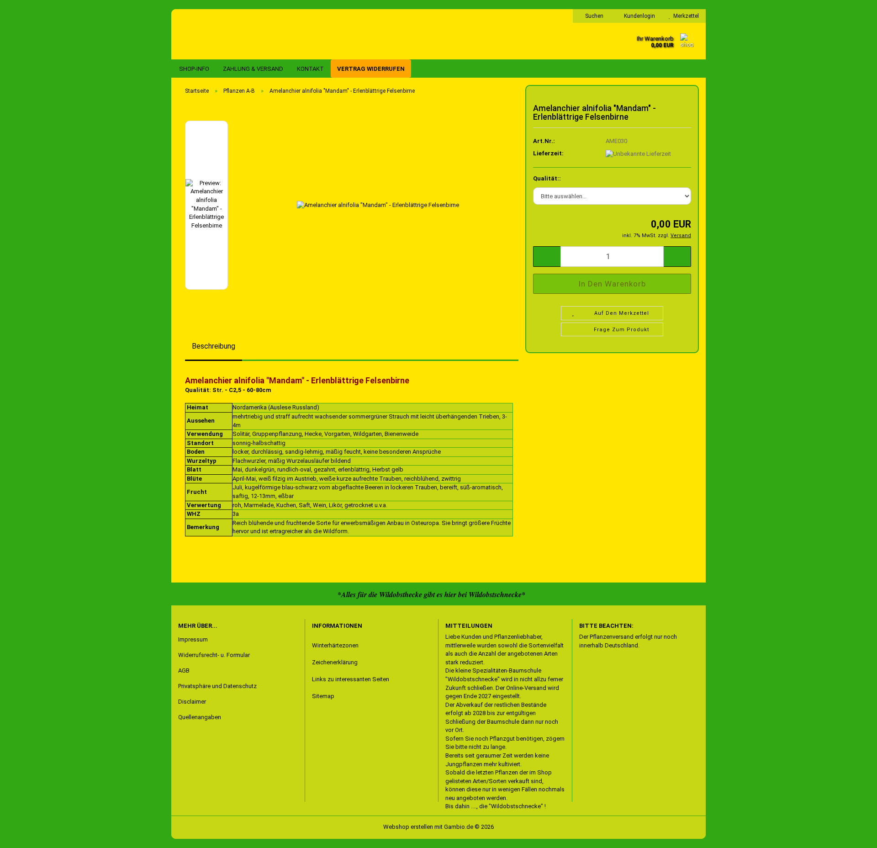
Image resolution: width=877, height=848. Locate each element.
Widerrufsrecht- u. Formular (214, 655)
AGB (184, 670)
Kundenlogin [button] (638, 16)
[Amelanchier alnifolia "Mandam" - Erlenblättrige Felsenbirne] (378, 204)
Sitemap (323, 696)
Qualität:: (547, 178)
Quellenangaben (199, 717)
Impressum (193, 639)
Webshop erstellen (408, 826)
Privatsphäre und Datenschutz (217, 686)
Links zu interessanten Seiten (350, 679)
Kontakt (310, 68)
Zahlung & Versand (253, 68)
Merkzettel (685, 16)
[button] (546, 256)
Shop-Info (194, 68)
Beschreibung (213, 346)
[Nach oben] (25, 834)
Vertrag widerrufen (371, 68)
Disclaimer (192, 701)
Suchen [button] (593, 16)
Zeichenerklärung (335, 662)
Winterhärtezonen (335, 645)
